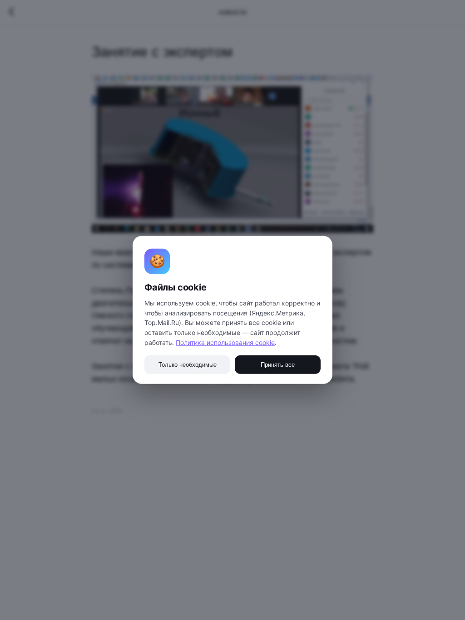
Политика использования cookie (225, 342)
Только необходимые (187, 364)
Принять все (278, 364)
